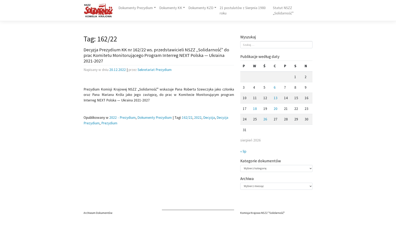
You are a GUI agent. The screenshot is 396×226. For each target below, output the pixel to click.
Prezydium (109, 123)
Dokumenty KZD (200, 8)
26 (265, 119)
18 (255, 108)
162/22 (187, 117)
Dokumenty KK (170, 8)
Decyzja (209, 117)
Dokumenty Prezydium (135, 8)
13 (275, 98)
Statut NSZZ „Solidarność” (283, 10)
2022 (198, 117)
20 (275, 108)
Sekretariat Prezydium (155, 69)
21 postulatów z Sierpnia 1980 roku (243, 10)
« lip (243, 151)
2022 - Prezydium (122, 117)
